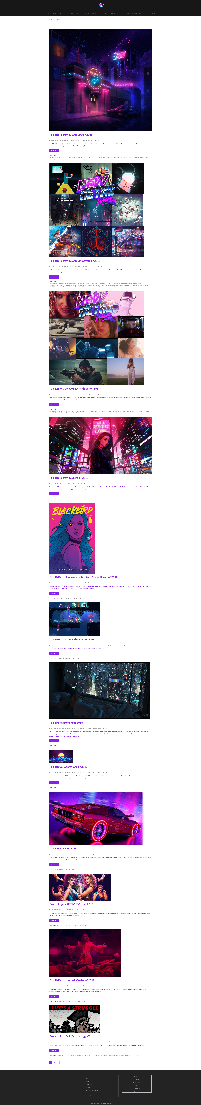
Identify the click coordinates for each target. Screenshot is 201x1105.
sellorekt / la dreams (62, 286)
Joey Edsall (77, 483)
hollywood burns (137, 283)
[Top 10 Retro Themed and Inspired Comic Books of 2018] (100, 538)
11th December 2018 (56, 1041)
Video (79, 394)
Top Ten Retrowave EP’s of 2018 (68, 477)
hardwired (129, 283)
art (78, 283)
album (66, 283)
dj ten (69, 157)
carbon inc (88, 283)
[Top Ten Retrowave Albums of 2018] (100, 80)
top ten (82, 658)
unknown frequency (91, 286)
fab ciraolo (118, 283)
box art (84, 1055)
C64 (92, 1055)
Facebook (136, 1085)
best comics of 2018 (62, 598)
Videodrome (85, 394)
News (72, 140)
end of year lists (87, 598)
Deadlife (109, 283)
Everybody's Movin (89, 411)
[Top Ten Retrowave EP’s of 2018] (100, 445)
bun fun (88, 1055)
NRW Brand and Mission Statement (94, 1076)
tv (86, 925)
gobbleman (96, 1055)
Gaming (93, 645)
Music (73, 394)
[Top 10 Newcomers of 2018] (100, 690)
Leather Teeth (96, 285)
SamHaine (73, 925)
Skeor (76, 286)
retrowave (68, 499)
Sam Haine (67, 925)
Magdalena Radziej (113, 285)
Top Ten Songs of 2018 (63, 848)
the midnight (53, 159)
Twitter (137, 1076)
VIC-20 (130, 1055)
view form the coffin (114, 286)
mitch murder (136, 285)
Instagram (137, 1082)
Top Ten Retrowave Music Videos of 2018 (74, 388)
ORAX (121, 157)
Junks (115, 411)
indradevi (111, 411)
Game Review (80, 645)
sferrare (134, 157)
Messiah (121, 285)
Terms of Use (89, 1087)
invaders (62, 285)
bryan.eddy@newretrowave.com (116, 645)
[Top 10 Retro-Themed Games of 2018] (100, 619)
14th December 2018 (56, 728)
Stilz (51, 412)
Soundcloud (137, 1088)
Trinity (65, 159)
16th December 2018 (56, 483)
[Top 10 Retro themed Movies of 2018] (100, 953)
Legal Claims (89, 1084)
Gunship (89, 157)
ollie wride (132, 411)
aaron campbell (53, 283)
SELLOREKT (53, 286)
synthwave (74, 499)
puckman (121, 1055)
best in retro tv (60, 925)
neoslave (142, 285)
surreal (126, 1055)
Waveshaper (80, 159)
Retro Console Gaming (101, 645)
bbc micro (67, 1055)
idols (107, 411)
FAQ (87, 1078)
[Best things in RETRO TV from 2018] (100, 887)
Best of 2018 (63, 1001)
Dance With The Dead (55, 157)
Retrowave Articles (79, 140)
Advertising (88, 1093)
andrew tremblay (73, 283)
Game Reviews (86, 645)
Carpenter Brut (102, 283)
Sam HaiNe (76, 909)
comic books (75, 598)
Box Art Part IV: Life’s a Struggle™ (69, 1036)
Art (69, 266)
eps (64, 499)
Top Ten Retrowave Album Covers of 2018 (74, 260)
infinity (93, 157)
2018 (54, 19)
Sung (141, 157)
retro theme (72, 658)
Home (50, 19)
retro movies (71, 1001)
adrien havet (61, 283)
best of (69, 598)
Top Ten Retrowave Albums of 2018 (71, 134)
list (61, 658)
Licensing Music (89, 1095)
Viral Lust (78, 412)
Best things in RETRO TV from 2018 (71, 904)
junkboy (82, 285)
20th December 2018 (56, 394)
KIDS (97, 157)
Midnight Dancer (122, 411)
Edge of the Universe (70, 411)
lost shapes (102, 157)
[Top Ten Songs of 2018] (100, 818)
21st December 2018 (56, 140)
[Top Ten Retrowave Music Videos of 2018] (100, 338)
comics (80, 598)
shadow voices (71, 286)
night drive (116, 157)
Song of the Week (87, 728)
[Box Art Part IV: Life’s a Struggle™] (100, 1019)
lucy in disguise (105, 285)
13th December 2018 (56, 909)
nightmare (115, 1055)
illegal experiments (54, 285)
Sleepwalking (146, 411)
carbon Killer (95, 283)
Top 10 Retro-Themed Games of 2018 (72, 639)
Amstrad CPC (60, 1055)
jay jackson (67, 285)
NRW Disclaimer (89, 1081)
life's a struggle (103, 1055)
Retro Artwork (91, 1041)
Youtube (137, 1091)
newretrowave (60, 745)
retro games (66, 658)
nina (128, 411)
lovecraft (110, 1055)
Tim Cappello (62, 412)
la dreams (90, 285)
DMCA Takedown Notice (92, 1090)
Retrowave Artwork (81, 266)
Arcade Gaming (72, 645)
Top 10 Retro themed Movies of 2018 (72, 980)
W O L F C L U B (72, 159)
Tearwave (145, 157)
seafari (147, 285)
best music (59, 499)
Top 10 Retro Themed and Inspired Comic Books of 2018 (83, 577)
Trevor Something (70, 412)
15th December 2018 (56, 645)
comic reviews (73, 582)
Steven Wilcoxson (98, 728)
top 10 (77, 658)
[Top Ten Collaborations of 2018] (100, 756)
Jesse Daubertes (75, 285)
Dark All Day (64, 157)
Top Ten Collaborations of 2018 (68, 766)
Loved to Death (109, 157)
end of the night (76, 157)
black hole (79, 1055)
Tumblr (137, 1079)
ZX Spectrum (136, 1055)
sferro (137, 157)
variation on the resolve (102, 286)
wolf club (86, 159)
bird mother (73, 1055)
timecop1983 (60, 159)
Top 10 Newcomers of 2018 (66, 722)
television (79, 925)
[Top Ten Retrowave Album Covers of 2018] (100, 210)
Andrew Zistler (90, 140)
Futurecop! (97, 411)
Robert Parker (127, 157)
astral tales (82, 283)
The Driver (55, 412)
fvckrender (124, 283)
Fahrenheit (83, 157)
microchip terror (128, 285)
